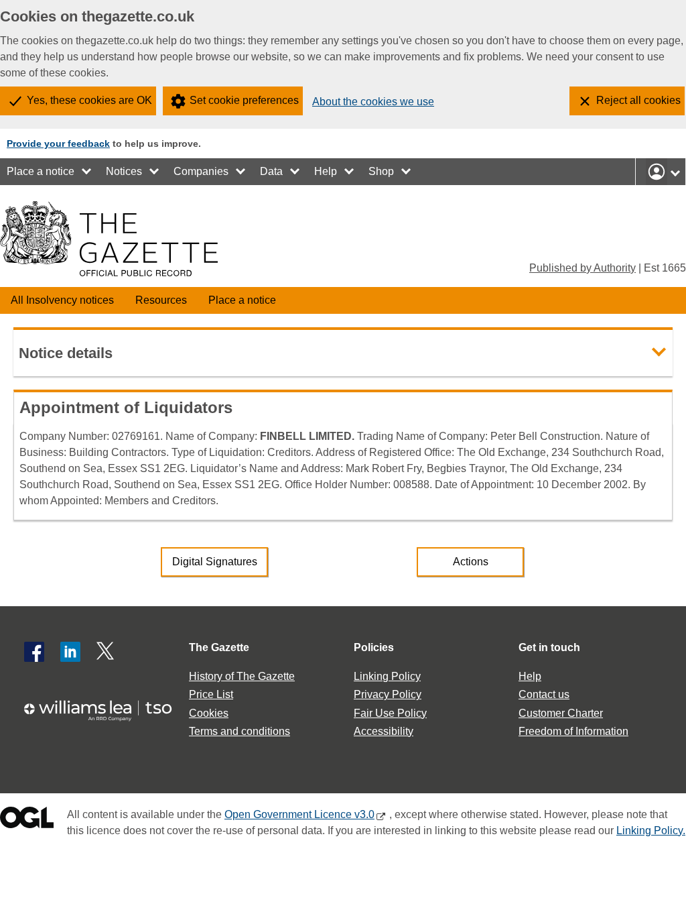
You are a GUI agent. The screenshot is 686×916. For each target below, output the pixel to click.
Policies (374, 647)
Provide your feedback (58, 143)
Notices (124, 171)
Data (271, 171)
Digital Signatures (214, 561)
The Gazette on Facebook (34, 652)
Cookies (208, 713)
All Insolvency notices (62, 300)
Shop (381, 171)
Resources (161, 300)
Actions (470, 561)
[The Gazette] (109, 238)
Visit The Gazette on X (106, 652)
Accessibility (383, 731)
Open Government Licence (27, 820)
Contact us (544, 694)
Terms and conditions (239, 731)
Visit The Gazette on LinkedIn (70, 652)
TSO (104, 710)
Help (325, 171)
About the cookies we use (373, 101)
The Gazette (219, 647)
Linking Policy (387, 676)
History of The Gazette (242, 676)
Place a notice (40, 171)
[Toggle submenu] (87, 171)
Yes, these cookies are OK (89, 100)
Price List (211, 694)
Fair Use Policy (390, 713)
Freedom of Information (573, 731)
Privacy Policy (387, 694)
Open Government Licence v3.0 (299, 814)
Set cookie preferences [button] (244, 100)
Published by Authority (582, 268)
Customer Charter (561, 713)
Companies (201, 171)
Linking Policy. (650, 830)
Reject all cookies (638, 100)
